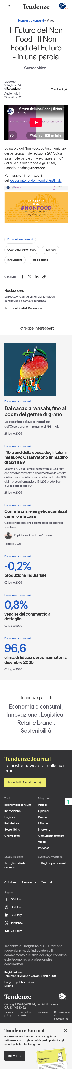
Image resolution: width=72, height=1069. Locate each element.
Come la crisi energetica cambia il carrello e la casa (35, 514)
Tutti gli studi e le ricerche (14, 865)
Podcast (43, 848)
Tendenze (17, 923)
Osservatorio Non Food (21, 249)
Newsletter (29, 882)
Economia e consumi (20, 239)
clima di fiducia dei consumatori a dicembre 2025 (35, 653)
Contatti (46, 882)
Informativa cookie (24, 1014)
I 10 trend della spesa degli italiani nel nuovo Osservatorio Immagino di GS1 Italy (36, 457)
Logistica (52, 714)
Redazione (14, 88)
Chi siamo (10, 882)
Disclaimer (42, 1012)
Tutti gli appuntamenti (52, 863)
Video (42, 842)
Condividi (57, 89)
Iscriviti (12, 1055)
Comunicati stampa (51, 835)
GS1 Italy (16, 899)
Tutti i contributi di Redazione (23, 308)
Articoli (42, 805)
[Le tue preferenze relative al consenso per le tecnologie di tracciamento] (68, 801)
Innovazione (14, 260)
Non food (50, 249)
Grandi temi (12, 835)
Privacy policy (8, 1014)
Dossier (43, 817)
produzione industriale (25, 569)
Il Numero (44, 823)
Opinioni (43, 811)
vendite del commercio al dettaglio (27, 610)
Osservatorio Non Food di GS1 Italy (36, 180)
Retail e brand (39, 260)
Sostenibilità (36, 730)
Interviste (44, 829)
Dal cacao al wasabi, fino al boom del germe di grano (35, 411)
